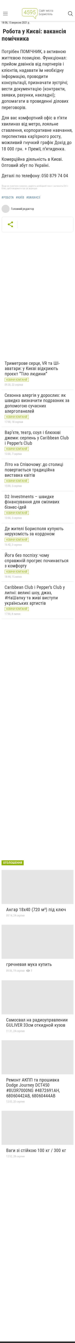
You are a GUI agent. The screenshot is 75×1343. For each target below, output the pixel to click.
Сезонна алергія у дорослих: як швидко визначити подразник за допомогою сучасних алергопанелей (37, 403)
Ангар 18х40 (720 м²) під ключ (36, 909)
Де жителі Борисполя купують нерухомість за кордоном (34, 531)
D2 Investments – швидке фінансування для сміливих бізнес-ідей (32, 502)
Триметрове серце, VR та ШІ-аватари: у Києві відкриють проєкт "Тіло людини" (32, 369)
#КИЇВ (20, 197)
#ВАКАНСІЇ (33, 197)
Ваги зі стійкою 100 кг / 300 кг (36, 1150)
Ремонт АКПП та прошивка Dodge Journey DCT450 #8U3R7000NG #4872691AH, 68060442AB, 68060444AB (33, 1088)
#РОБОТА (8, 197)
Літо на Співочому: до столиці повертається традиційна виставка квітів (34, 470)
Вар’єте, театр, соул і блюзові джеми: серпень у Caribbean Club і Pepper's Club (37, 438)
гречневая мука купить (29, 964)
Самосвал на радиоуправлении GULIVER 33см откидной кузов (37, 1022)
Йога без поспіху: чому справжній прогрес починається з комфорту (36, 561)
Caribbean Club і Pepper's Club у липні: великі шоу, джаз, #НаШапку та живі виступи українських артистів (35, 595)
